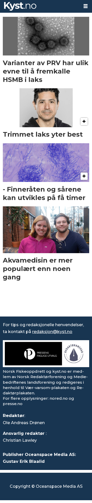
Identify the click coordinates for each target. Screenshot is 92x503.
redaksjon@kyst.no (52, 331)
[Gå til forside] (39, 6)
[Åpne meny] (85, 6)
